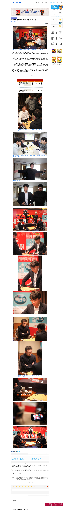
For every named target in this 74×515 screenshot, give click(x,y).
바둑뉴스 (32, 2)
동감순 (45, 461)
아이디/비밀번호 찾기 (54, 14)
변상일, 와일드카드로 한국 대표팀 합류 (17, 458)
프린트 (48, 21)
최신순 (48, 461)
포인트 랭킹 (53, 29)
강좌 (42, 2)
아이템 (58, 47)
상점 (57, 2)
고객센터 (61, 9)
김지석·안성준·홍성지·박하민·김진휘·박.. (37, 459)
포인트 (61, 47)
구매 (53, 56)
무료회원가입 (57, 16)
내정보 (62, 2)
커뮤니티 (46, 2)
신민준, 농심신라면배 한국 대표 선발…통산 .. (37, 458)
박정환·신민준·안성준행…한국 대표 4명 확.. (18, 459)
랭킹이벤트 (52, 2)
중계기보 (37, 2)
